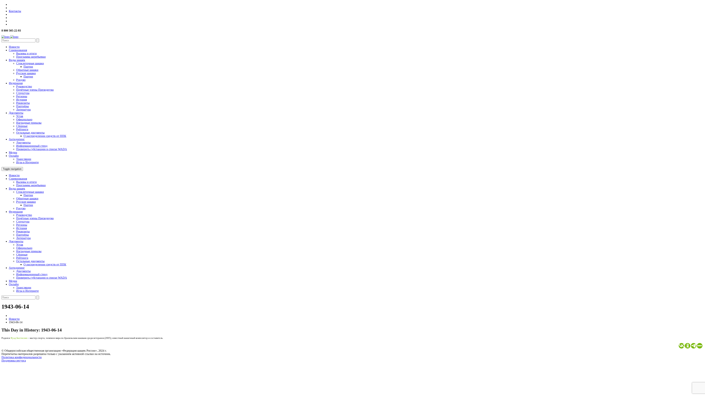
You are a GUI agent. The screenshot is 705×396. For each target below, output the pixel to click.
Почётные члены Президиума (35, 89)
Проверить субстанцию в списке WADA (41, 149)
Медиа (13, 152)
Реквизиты (23, 102)
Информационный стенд (31, 145)
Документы (16, 112)
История (21, 99)
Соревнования (18, 50)
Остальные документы (30, 132)
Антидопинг (17, 139)
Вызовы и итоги (26, 53)
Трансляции (23, 159)
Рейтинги (22, 129)
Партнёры (22, 106)
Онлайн (14, 155)
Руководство (24, 86)
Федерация (16, 83)
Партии (28, 66)
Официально (24, 119)
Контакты (15, 11)
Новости (14, 46)
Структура (22, 93)
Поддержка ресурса (13, 360)
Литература (23, 109)
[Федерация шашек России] (9, 36)
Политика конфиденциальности (21, 357)
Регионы (21, 96)
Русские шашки (26, 73)
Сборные (22, 126)
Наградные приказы (28, 122)
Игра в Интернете (27, 162)
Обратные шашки (27, 70)
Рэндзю (21, 79)
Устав (19, 116)
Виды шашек (17, 60)
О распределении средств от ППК (45, 136)
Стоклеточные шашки (30, 63)
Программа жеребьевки (31, 56)
